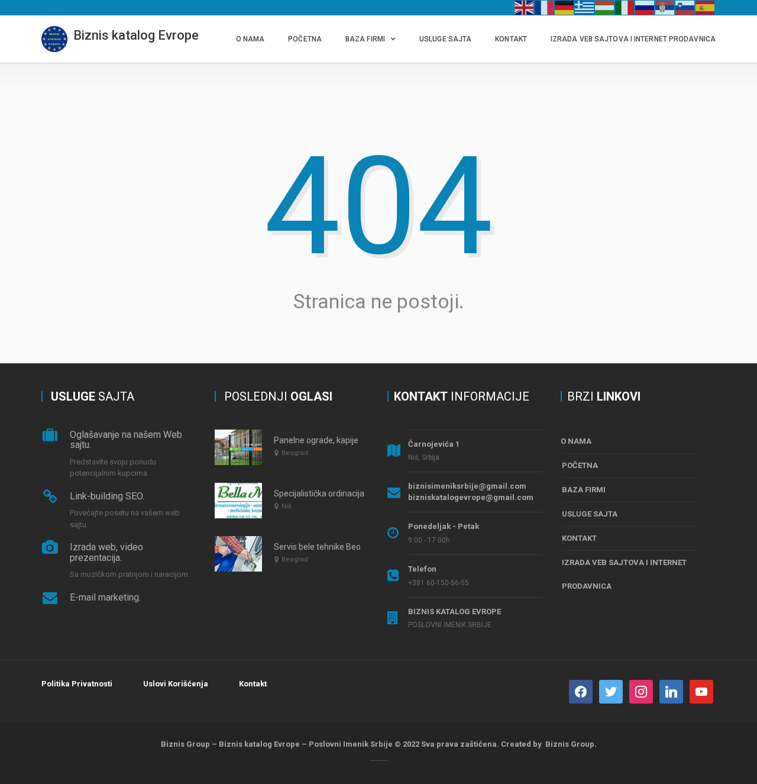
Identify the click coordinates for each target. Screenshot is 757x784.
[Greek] (585, 7)
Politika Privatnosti (76, 683)
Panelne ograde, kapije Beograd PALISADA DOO (363, 440)
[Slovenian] (685, 7)
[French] (545, 7)
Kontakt (253, 683)
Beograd (295, 453)
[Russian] (645, 7)
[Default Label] (671, 690)
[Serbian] (665, 7)
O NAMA (250, 39)
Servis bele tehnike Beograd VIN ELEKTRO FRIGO (363, 546)
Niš (287, 506)
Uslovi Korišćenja (175, 683)
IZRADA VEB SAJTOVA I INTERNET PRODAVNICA (633, 39)
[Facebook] (581, 690)
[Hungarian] (605, 7)
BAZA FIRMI (365, 39)
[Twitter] (611, 690)
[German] (565, 7)
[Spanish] (705, 7)
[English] (525, 7)
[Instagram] (641, 690)
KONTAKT (511, 39)
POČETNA (305, 39)
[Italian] (625, 7)
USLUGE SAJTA (445, 39)
